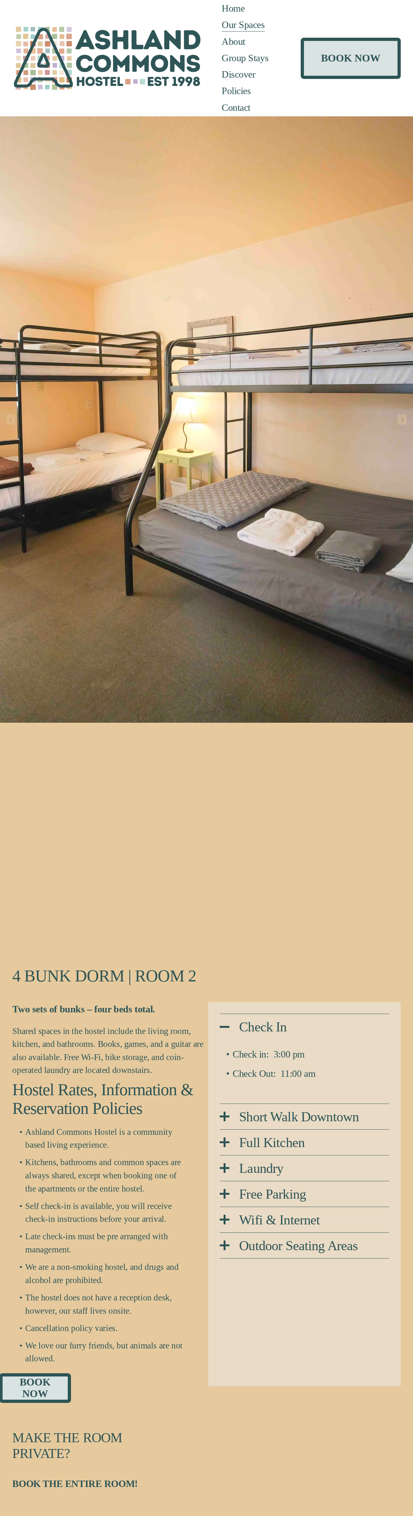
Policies (236, 90)
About (233, 41)
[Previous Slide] (10, 419)
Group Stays (245, 58)
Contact (236, 107)
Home (233, 8)
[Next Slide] (402, 419)
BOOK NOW (350, 58)
